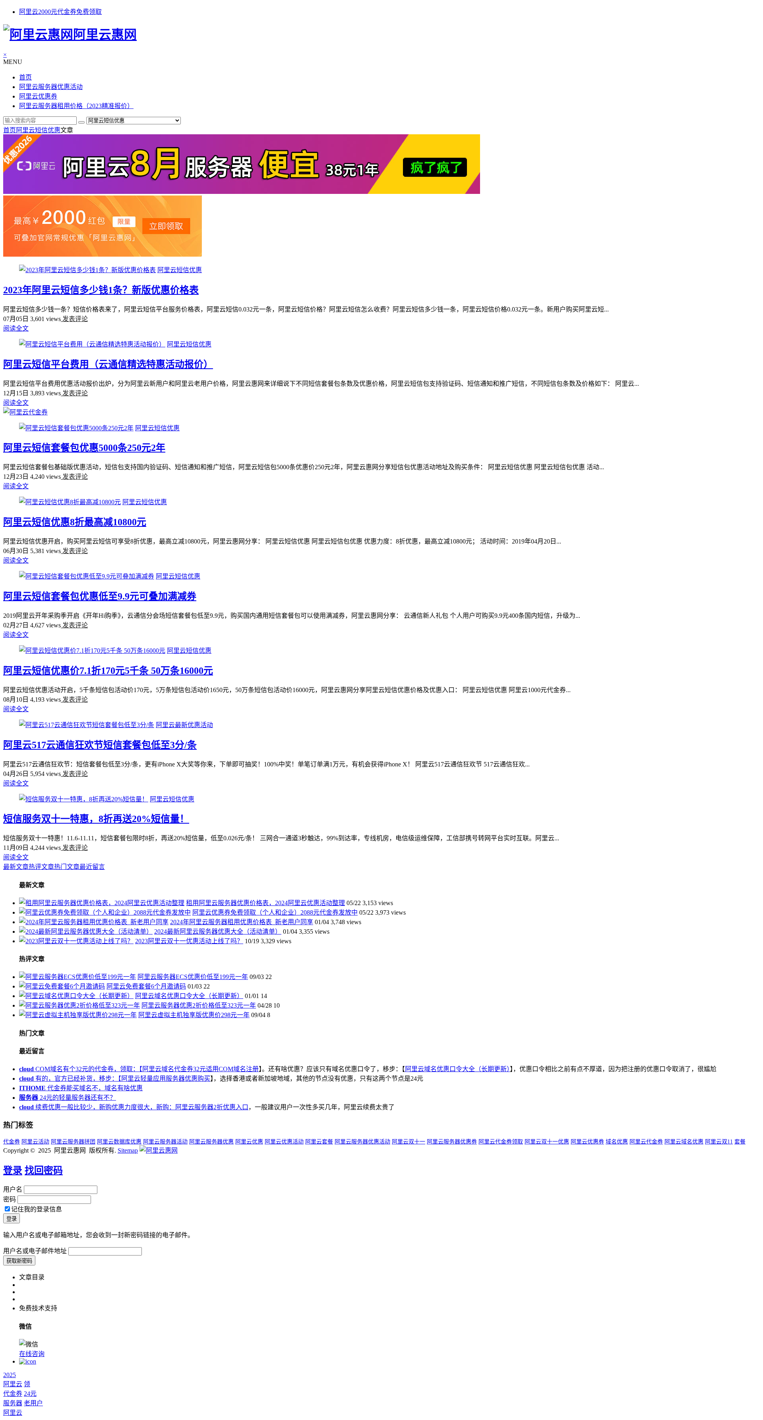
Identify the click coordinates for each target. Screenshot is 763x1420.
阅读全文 (16, 328)
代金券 (11, 1142)
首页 (25, 77)
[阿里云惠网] (158, 1150)
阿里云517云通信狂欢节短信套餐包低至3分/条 (100, 745)
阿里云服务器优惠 (211, 1142)
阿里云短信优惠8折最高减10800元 (74, 522)
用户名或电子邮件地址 (35, 1251)
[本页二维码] (27, 1361)
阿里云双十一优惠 (547, 1142)
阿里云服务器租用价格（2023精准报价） (76, 106)
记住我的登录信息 (36, 1209)
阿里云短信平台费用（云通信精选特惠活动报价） (108, 364)
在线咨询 (32, 1353)
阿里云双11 (719, 1142)
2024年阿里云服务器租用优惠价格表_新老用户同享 (241, 922)
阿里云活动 (35, 1142)
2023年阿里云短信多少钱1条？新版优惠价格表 (101, 290)
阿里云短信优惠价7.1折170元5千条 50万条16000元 (108, 671)
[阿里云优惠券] (102, 254)
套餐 (740, 1142)
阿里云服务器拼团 (73, 1142)
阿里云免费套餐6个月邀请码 (146, 986)
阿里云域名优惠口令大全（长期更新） (189, 995)
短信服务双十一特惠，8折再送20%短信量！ (96, 819)
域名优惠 (617, 1142)
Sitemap (128, 1150)
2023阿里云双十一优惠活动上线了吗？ (189, 941)
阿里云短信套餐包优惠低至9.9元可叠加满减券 (99, 596)
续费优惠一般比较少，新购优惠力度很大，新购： (97, 1107)
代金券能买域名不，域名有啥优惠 (81, 1088)
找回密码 (44, 1170)
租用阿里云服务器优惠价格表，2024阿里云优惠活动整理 (265, 903)
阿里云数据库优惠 (119, 1142)
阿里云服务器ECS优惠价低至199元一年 (192, 976)
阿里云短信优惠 (38, 130)
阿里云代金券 (646, 1142)
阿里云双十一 (408, 1142)
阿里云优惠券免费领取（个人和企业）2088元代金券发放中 (275, 912)
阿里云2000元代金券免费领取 (60, 11)
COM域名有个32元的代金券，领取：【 (80, 1069)
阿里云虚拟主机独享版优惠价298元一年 (194, 1015)
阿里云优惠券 (38, 96)
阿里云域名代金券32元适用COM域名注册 (200, 1069)
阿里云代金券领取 (500, 1142)
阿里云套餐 (319, 1142)
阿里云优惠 (249, 1142)
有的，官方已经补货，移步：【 (70, 1078)
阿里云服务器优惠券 (452, 1142)
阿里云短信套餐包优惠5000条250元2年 (84, 448)
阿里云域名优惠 (683, 1142)
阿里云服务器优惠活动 (51, 86)
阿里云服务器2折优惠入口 (211, 1107)
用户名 (12, 1189)
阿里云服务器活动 (165, 1142)
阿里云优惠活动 (284, 1142)
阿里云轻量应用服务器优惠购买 (165, 1078)
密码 (9, 1199)
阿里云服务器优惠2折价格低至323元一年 (198, 1005)
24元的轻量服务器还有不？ (67, 1097)
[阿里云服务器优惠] (241, 191)
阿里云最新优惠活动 (184, 725)
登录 (12, 1170)
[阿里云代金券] (25, 412)
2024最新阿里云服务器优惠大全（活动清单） (217, 931)
